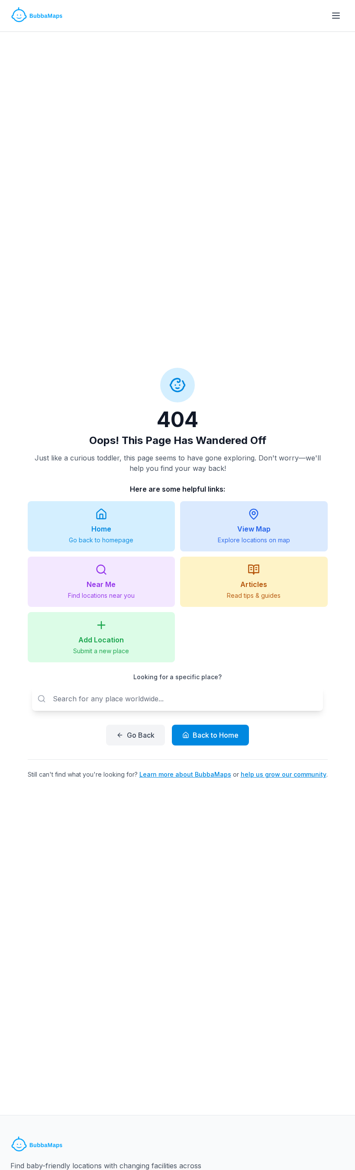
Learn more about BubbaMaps (185, 774)
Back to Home (216, 735)
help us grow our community (283, 774)
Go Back (141, 735)
